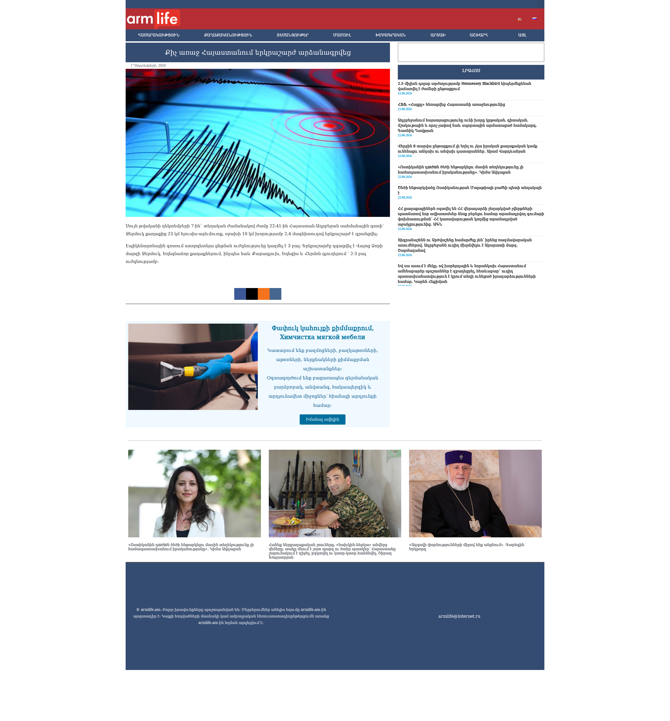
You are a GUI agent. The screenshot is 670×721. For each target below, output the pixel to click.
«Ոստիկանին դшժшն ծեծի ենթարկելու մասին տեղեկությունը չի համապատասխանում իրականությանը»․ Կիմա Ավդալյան (191, 547)
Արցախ (438, 35)
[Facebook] (481, 4)
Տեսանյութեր (293, 35)
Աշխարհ (479, 35)
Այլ (522, 35)
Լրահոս (471, 70)
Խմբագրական (391, 35)
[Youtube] (498, 4)
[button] (540, 4)
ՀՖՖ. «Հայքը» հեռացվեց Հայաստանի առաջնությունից (451, 104)
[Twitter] (490, 4)
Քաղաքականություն (228, 35)
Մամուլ (342, 35)
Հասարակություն (159, 35)
